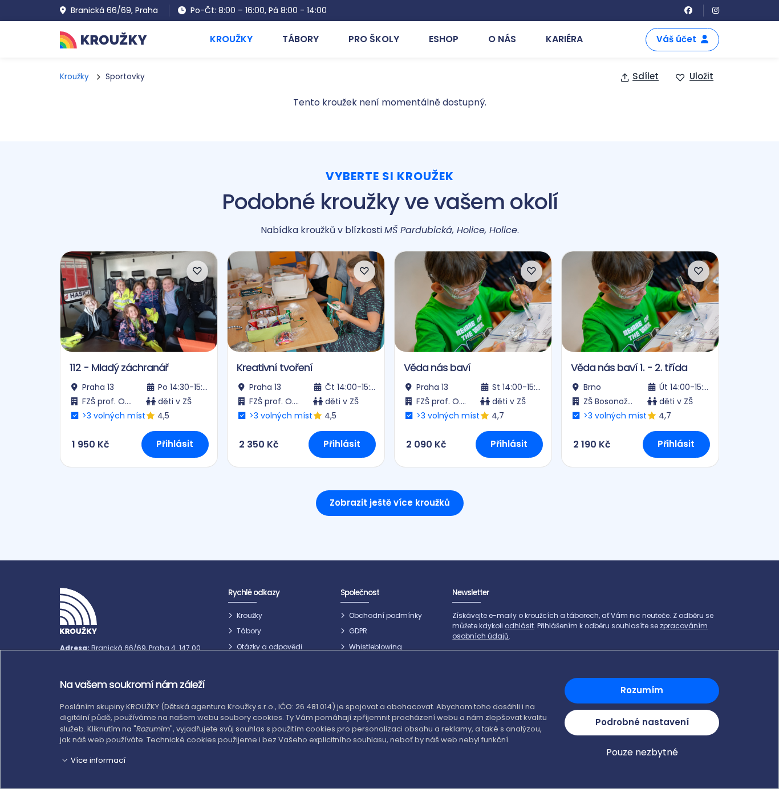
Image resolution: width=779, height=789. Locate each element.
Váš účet (676, 39)
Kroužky (74, 76)
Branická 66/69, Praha (114, 10)
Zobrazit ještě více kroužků (390, 503)
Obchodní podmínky (385, 615)
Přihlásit (174, 444)
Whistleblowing (375, 647)
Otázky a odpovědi (269, 647)
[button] (305, 760)
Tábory (249, 631)
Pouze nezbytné (642, 752)
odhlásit (519, 626)
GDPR (358, 631)
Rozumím (641, 690)
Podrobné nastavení (642, 722)
